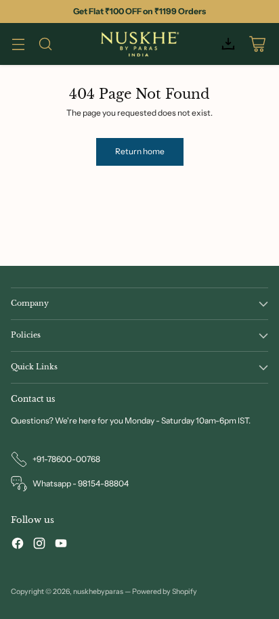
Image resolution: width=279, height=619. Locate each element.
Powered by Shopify (164, 591)
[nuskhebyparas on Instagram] (39, 545)
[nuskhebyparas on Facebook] (17, 545)
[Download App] (228, 44)
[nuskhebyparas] (139, 44)
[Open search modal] (45, 44)
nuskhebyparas (98, 591)
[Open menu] (18, 44)
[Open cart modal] (257, 44)
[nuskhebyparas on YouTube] (61, 545)
